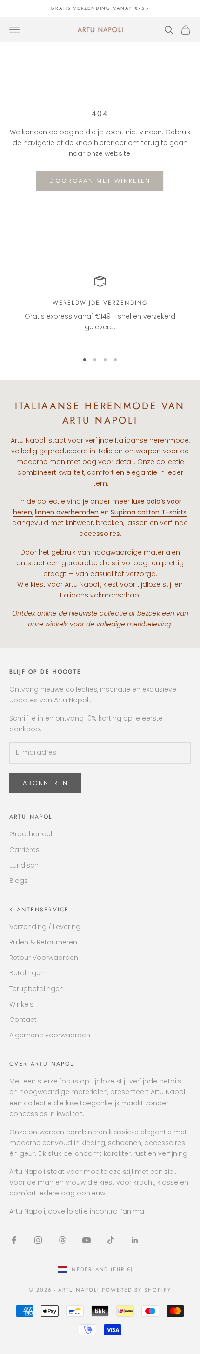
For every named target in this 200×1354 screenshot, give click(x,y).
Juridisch (24, 865)
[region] (100, 310)
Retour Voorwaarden (43, 957)
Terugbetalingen (36, 988)
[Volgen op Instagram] (38, 1240)
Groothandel (30, 834)
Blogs (18, 880)
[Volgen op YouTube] (86, 1240)
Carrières (24, 849)
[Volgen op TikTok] (110, 1240)
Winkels (21, 1004)
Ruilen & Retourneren (43, 942)
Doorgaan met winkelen (99, 180)
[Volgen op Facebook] (14, 1240)
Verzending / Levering (44, 926)
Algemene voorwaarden (49, 1035)
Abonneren (45, 782)
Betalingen (27, 973)
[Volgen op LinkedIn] (135, 1240)
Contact (23, 1019)
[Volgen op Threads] (62, 1240)
